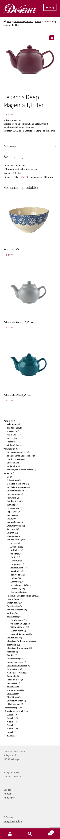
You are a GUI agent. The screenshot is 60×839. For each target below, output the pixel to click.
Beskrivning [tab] (10, 146)
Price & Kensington (31, 123)
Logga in (8, 114)
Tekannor (29, 127)
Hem (9, 21)
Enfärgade (30, 130)
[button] (51, 37)
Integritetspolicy (13, 821)
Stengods (40, 130)
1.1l (14, 130)
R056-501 (25, 176)
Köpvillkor (9, 797)
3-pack (38, 21)
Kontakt (8, 793)
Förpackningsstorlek (23, 21)
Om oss (7, 789)
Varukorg (46, 831)
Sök (30, 833)
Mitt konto (10, 833)
